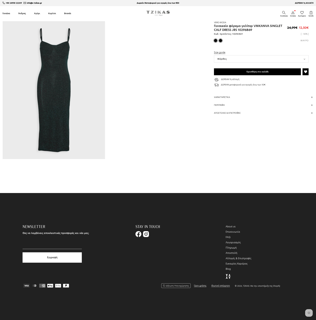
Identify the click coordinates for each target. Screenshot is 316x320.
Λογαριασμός (233, 242)
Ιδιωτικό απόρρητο (220, 285)
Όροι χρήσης (200, 285)
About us (231, 226)
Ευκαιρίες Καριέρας (237, 263)
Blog (228, 269)
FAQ (228, 237)
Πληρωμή (231, 247)
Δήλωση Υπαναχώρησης (177, 285)
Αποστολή (231, 253)
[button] (283, 12)
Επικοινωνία (233, 231)
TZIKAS (246, 286)
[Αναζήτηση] (283, 12)
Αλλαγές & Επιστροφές (238, 258)
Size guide (219, 52)
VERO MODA (220, 22)
